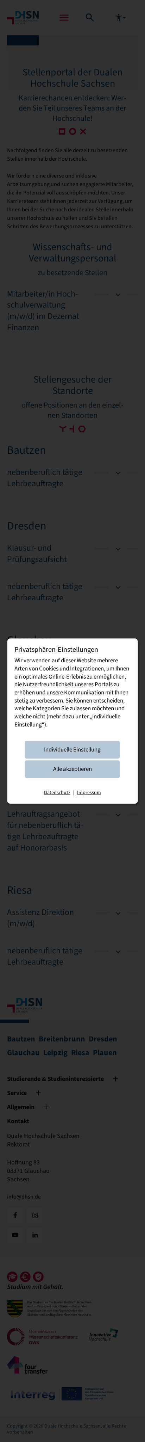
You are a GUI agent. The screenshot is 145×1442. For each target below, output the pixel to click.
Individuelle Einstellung (72, 749)
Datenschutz (57, 793)
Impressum (89, 793)
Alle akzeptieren (72, 769)
